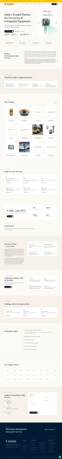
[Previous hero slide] (38, 23)
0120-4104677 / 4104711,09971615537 (52, 448)
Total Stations (33, 442)
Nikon (9, 121)
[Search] (50, 4)
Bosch (37, 121)
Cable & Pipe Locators (43, 447)
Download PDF (8, 315)
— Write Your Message (33, 404)
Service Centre (25, 445)
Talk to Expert (18, 31)
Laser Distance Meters (43, 445)
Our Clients (24, 447)
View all (56, 102)
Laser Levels (33, 445)
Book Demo (25, 315)
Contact (24, 449)
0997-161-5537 (9, 407)
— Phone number (45, 400)
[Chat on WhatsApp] (60, 457)
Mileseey (26, 138)
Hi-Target (12, 121)
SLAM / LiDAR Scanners (43, 449)
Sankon (40, 121)
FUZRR (51, 138)
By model (38, 138)
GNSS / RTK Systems (42, 442)
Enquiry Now (9, 216)
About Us (24, 442)
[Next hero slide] (56, 23)
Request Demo (23, 31)
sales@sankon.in (9, 413)
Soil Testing (51, 156)
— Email (30, 400)
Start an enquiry (49, 429)
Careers (24, 444)
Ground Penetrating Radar (35, 447)
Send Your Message (33, 412)
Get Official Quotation (8, 31)
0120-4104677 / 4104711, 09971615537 (12, 408)
